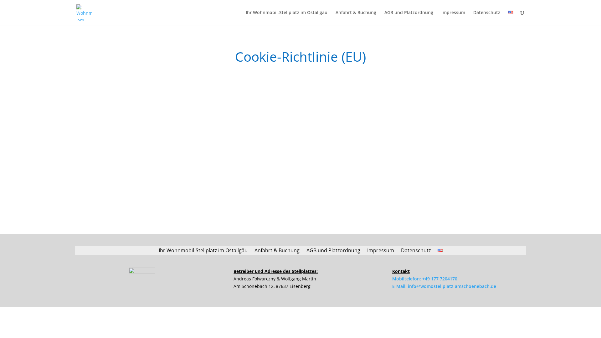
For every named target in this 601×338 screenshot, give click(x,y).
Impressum (453, 12)
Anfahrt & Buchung (356, 12)
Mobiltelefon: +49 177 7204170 (424, 279)
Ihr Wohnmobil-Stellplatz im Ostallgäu (286, 12)
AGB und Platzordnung (408, 12)
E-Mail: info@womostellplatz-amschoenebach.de (444, 286)
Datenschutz (486, 12)
